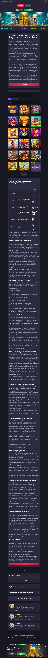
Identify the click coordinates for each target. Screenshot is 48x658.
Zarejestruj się (20, 5)
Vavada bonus (12, 242)
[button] (1, 19)
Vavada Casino (12, 317)
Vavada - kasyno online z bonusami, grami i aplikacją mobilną (24, 641)
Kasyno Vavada (24, 84)
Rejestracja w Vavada (24, 564)
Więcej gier (24, 174)
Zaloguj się (28, 5)
